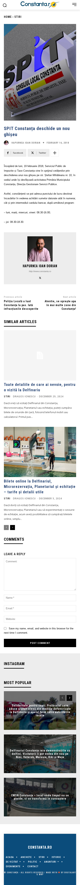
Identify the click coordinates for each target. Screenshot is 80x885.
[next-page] (12, 527)
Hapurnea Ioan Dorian (25, 143)
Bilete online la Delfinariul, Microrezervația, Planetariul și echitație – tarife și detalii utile (40, 486)
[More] (55, 153)
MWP (41, 874)
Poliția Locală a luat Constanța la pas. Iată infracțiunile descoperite (21, 305)
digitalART (70, 872)
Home (8, 16)
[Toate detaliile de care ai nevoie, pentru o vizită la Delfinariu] (40, 355)
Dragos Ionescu (24, 396)
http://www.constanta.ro (40, 271)
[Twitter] (40, 277)
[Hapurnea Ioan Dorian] (7, 142)
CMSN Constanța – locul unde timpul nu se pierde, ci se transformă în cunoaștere (40, 797)
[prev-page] (6, 527)
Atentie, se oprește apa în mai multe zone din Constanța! (60, 305)
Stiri (18, 16)
